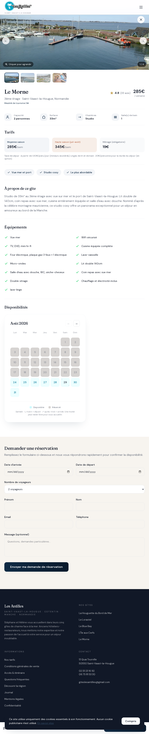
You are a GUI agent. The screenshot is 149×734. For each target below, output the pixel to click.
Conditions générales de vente (21, 666)
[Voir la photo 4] (59, 78)
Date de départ (85, 464)
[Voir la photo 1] (11, 78)
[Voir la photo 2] (27, 78)
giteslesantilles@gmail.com (94, 682)
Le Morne (84, 639)
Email (7, 517)
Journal (8, 692)
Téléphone (82, 517)
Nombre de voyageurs (17, 482)
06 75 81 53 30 (87, 674)
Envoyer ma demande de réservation (36, 567)
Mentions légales (14, 699)
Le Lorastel (85, 619)
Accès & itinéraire (14, 672)
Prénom (9, 499)
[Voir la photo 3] (43, 78)
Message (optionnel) (16, 534)
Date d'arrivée (12, 464)
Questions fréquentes (16, 679)
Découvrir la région (15, 686)
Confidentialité (12, 705)
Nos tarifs (9, 659)
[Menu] (141, 7)
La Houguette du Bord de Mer (95, 613)
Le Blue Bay (85, 626)
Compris (130, 721)
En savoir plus (45, 723)
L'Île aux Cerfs (86, 632)
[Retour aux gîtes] (141, 19)
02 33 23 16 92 (86, 670)
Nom (79, 499)
